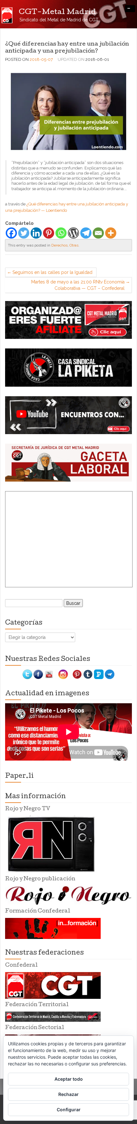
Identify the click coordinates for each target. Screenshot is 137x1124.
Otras (73, 245)
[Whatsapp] (61, 233)
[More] (110, 233)
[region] (68, 320)
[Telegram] (85, 233)
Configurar (69, 1109)
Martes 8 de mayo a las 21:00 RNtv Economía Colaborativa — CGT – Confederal (78, 285)
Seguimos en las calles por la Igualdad (52, 272)
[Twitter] (23, 233)
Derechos (59, 245)
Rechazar (68, 1094)
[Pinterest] (48, 233)
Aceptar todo (68, 1079)
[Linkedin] (36, 233)
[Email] (98, 233)
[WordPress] (73, 233)
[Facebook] (11, 233)
